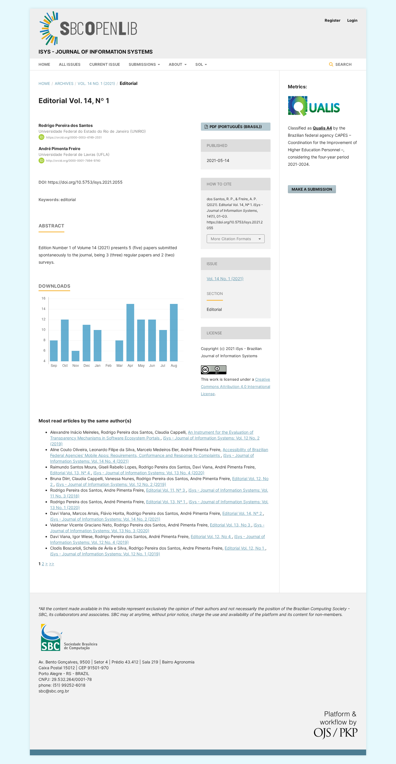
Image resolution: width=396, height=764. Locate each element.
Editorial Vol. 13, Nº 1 (166, 501)
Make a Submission (312, 189)
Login (352, 20)
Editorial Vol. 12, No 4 (211, 536)
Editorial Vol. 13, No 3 (230, 524)
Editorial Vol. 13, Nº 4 (70, 472)
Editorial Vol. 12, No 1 (245, 548)
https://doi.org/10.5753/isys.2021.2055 (85, 182)
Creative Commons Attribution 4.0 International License (235, 386)
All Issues (70, 64)
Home (44, 64)
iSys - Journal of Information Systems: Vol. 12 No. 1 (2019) (105, 553)
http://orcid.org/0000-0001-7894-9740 (73, 160)
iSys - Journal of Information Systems (96, 52)
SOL (199, 64)
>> (51, 563)
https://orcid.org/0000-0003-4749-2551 (74, 137)
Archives (64, 83)
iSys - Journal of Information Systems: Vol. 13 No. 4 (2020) (148, 472)
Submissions (143, 64)
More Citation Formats (231, 238)
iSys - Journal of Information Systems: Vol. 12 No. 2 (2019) (111, 484)
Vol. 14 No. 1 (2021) (96, 83)
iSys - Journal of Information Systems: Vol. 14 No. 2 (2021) (105, 519)
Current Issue (104, 64)
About (176, 64)
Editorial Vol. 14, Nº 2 (242, 513)
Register (332, 20)
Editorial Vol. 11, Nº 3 (166, 490)
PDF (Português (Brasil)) (235, 126)
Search (343, 64)
